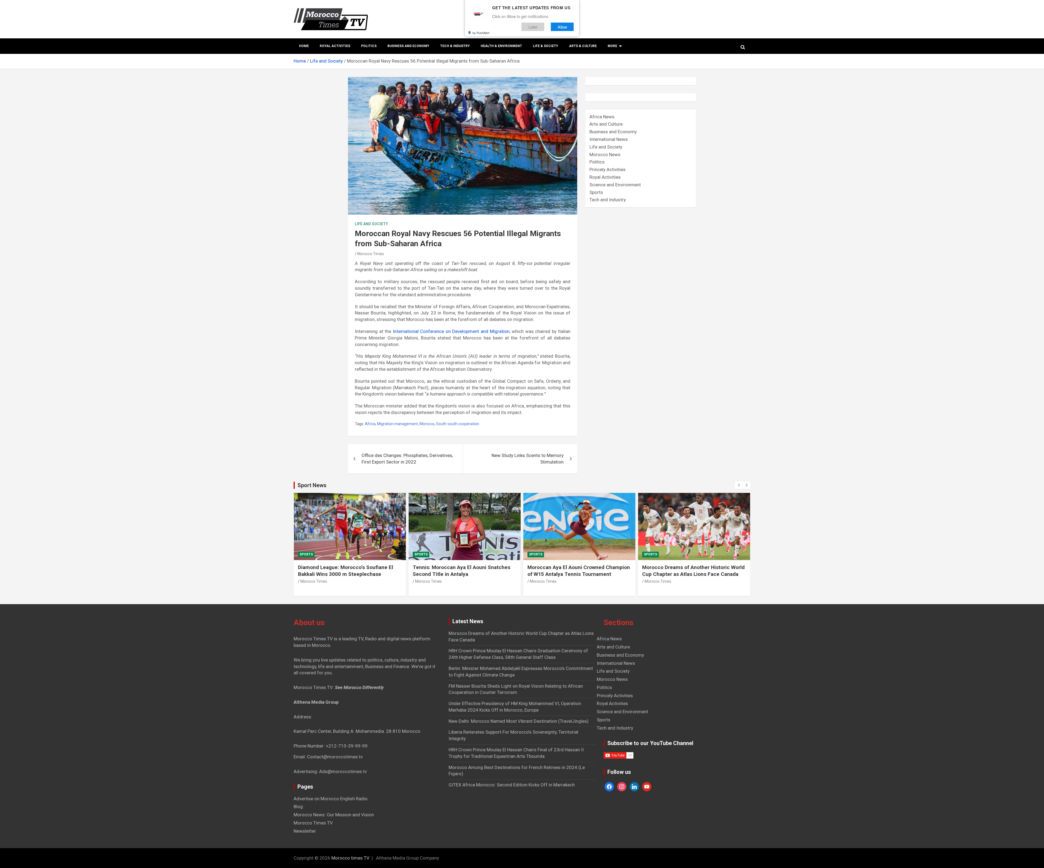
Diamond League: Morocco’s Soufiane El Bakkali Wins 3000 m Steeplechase (345, 570)
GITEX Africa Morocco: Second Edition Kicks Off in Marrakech (512, 784)
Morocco (427, 424)
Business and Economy (408, 46)
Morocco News (604, 154)
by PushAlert (481, 32)
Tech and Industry (607, 199)
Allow (562, 27)
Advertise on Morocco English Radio (331, 798)
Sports (596, 192)
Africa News (601, 116)
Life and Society (371, 224)
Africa (370, 424)
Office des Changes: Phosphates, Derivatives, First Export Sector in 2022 (407, 459)
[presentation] (738, 485)
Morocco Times (370, 254)
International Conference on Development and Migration (451, 331)
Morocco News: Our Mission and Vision (334, 814)
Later (533, 27)
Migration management (397, 424)
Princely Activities (607, 169)
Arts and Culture (606, 124)
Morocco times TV (350, 858)
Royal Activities (335, 46)
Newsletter (305, 831)
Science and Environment (615, 184)
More (612, 46)
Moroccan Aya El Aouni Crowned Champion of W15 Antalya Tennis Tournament (578, 570)
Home (304, 46)
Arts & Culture (583, 46)
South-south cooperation (457, 424)
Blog (298, 806)
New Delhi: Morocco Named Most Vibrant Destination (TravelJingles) (519, 721)
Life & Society (545, 46)
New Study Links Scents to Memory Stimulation (528, 459)
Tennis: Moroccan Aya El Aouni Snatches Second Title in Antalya (461, 570)
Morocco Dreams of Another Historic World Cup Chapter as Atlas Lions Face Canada (693, 570)
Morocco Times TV (313, 823)
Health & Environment (501, 46)
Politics (369, 46)
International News (608, 139)
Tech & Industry (455, 46)
